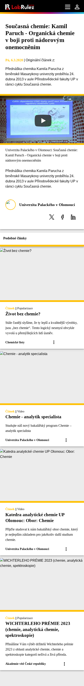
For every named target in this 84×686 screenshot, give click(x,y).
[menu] (67, 7)
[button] (51, 217)
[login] (77, 7)
